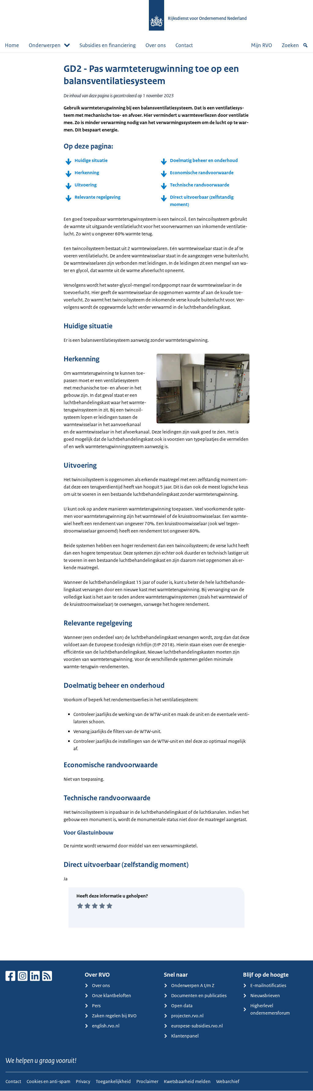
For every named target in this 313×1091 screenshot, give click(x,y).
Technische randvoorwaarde (199, 185)
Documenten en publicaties (198, 995)
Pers (96, 1005)
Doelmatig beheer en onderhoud (204, 160)
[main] (156, 506)
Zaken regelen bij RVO (114, 1016)
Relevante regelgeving (97, 197)
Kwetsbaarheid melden (187, 1081)
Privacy (83, 1081)
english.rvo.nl (106, 1026)
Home (12, 45)
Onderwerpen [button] (45, 45)
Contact (184, 45)
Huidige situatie (91, 160)
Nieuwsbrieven (265, 995)
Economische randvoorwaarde (202, 172)
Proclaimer (147, 1081)
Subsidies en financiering (107, 45)
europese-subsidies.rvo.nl (197, 1026)
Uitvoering (86, 185)
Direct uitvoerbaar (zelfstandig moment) (202, 200)
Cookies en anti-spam (48, 1081)
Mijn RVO (261, 45)
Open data (182, 1005)
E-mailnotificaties (268, 985)
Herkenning (87, 172)
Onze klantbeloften (111, 995)
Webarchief (227, 1081)
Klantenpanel (185, 1036)
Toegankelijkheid (113, 1081)
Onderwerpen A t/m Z (192, 985)
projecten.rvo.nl (187, 1016)
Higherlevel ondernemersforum (270, 1009)
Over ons (155, 45)
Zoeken (290, 45)
